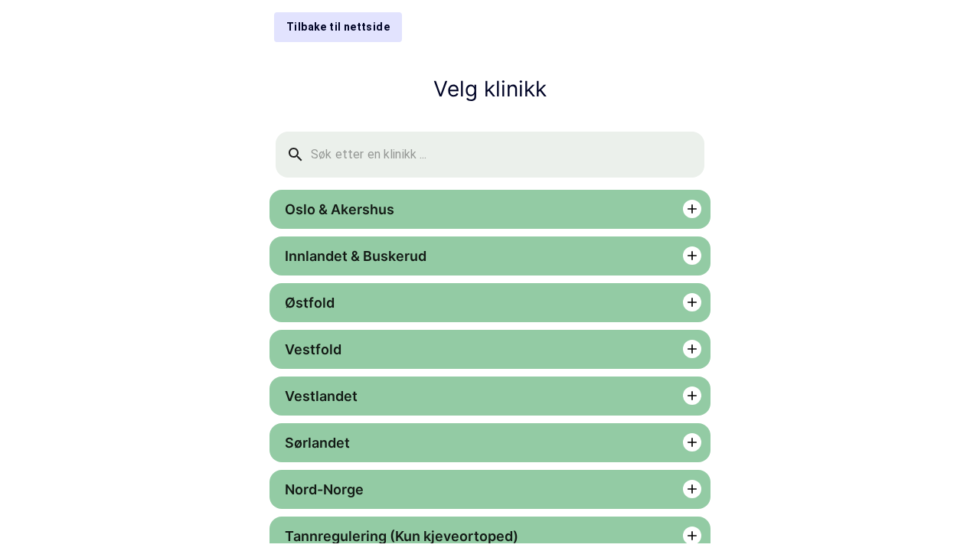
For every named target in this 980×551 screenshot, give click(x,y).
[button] (490, 209)
